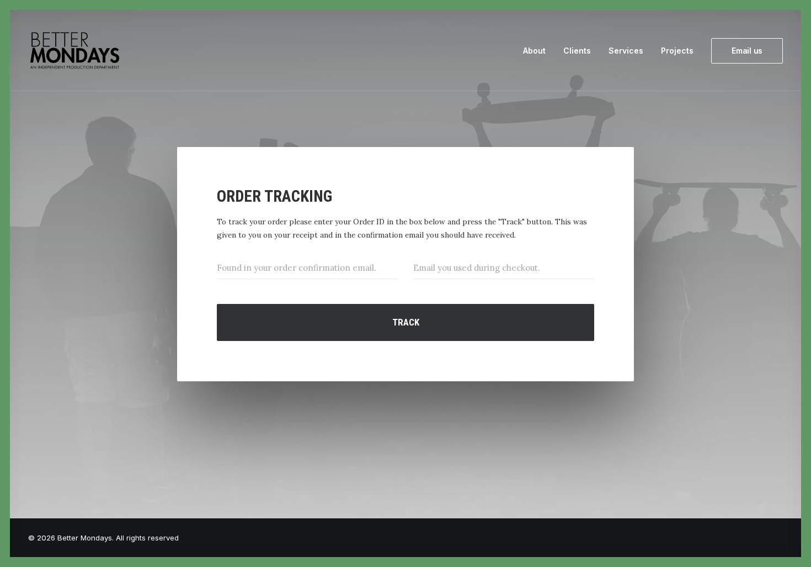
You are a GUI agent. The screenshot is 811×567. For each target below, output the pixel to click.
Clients (577, 50)
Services (626, 50)
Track (405, 322)
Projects (677, 50)
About (534, 50)
